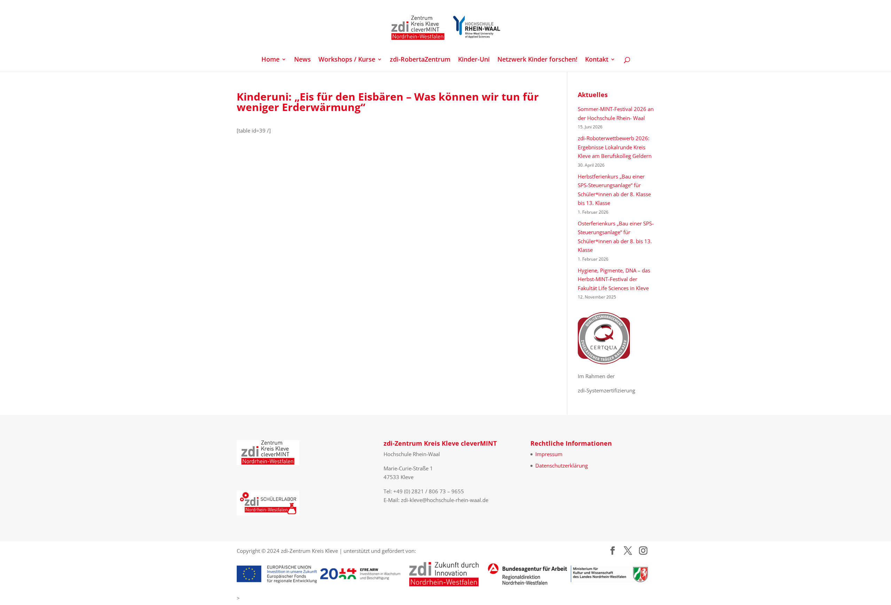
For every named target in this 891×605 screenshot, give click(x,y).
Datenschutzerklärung (561, 465)
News (302, 60)
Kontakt (596, 60)
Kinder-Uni (474, 60)
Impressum (548, 454)
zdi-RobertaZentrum (420, 60)
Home (270, 60)
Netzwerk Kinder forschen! (537, 60)
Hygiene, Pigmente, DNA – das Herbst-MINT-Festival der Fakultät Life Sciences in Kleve (614, 279)
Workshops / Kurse (346, 60)
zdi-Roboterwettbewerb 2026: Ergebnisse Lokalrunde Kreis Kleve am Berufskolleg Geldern (615, 147)
